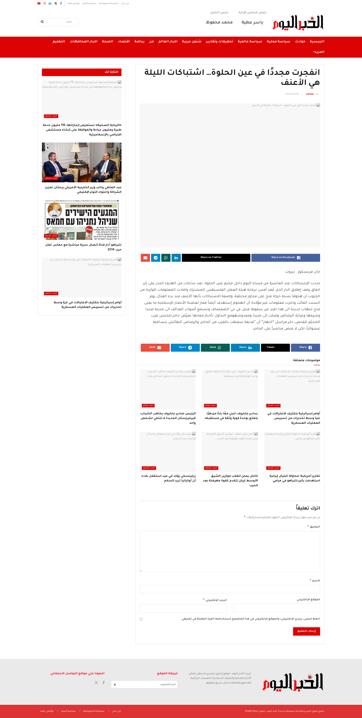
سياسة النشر (89, 3)
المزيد (319, 52)
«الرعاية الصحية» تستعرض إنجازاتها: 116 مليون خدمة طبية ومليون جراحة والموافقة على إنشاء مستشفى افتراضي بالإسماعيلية (82, 130)
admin (310, 94)
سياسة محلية (278, 42)
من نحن (125, 3)
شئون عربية (192, 42)
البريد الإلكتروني (215, 600)
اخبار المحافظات (83, 42)
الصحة (107, 42)
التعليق (313, 526)
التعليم (59, 42)
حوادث (300, 42)
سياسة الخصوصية (109, 3)
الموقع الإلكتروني (308, 599)
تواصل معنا (74, 3)
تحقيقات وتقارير (219, 42)
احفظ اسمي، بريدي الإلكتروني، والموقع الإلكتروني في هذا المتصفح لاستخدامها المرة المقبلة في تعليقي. (250, 619)
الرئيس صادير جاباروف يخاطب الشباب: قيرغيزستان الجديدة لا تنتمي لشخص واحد (168, 418)
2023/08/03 (292, 94)
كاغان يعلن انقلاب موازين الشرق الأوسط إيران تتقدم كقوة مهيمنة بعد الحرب (230, 481)
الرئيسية (317, 42)
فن (151, 42)
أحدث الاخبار (273, 405)
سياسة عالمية (250, 42)
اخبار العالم (167, 42)
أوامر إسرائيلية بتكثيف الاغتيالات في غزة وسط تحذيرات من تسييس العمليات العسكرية (293, 418)
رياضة (139, 42)
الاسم (314, 580)
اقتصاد (124, 42)
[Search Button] (42, 22)
